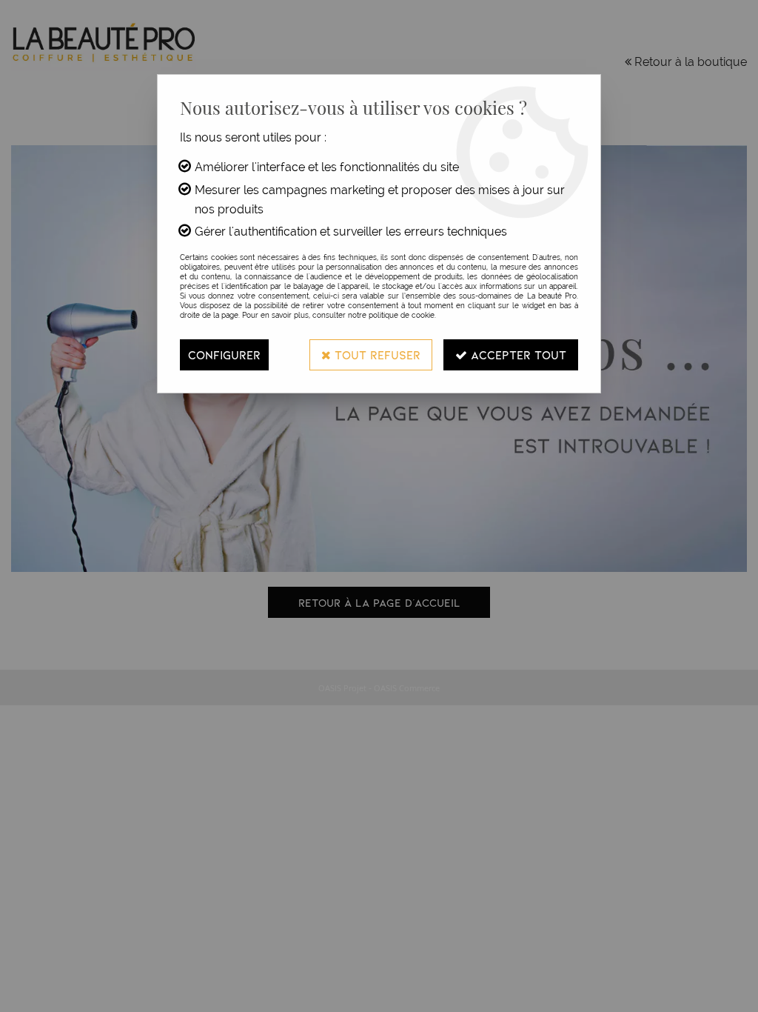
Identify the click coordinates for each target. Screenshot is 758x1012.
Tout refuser (375, 354)
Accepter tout (516, 354)
